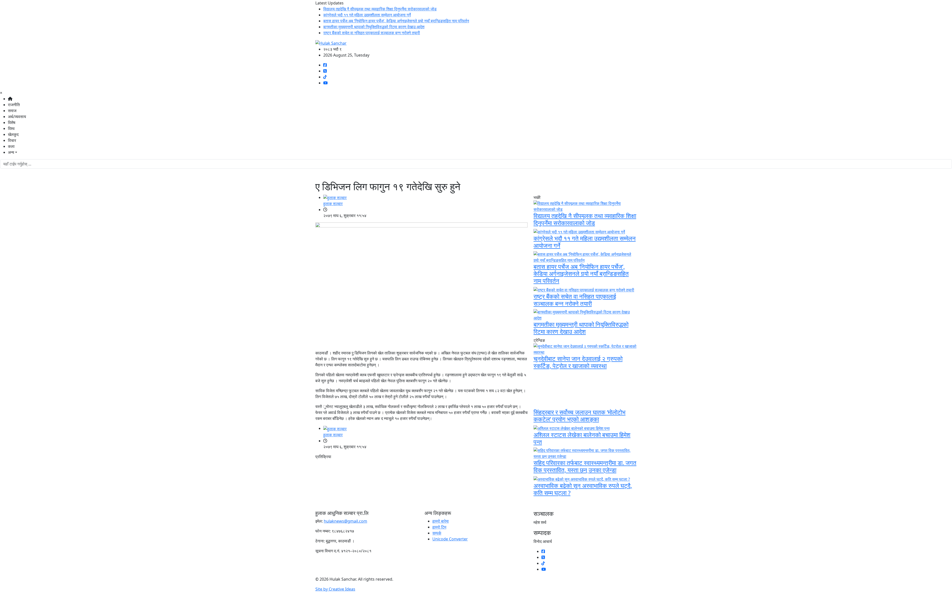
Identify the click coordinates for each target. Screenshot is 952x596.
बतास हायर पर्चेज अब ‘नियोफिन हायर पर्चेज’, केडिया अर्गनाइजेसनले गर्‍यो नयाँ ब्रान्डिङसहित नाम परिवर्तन (396, 21)
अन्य (11, 152)
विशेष (11, 122)
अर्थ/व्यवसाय (17, 116)
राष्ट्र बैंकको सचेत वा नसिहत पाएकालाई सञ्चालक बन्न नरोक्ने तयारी (371, 32)
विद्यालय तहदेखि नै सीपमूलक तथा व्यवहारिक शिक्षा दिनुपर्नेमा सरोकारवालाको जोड (380, 9)
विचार (12, 140)
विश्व (11, 128)
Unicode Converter (450, 539)
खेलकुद (13, 134)
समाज (12, 110)
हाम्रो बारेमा (440, 521)
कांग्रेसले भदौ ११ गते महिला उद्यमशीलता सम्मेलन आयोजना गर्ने (367, 15)
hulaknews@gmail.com (345, 521)
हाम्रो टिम (439, 527)
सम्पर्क (436, 533)
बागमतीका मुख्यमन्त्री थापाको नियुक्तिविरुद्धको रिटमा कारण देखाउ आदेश (373, 27)
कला (11, 146)
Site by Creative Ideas (335, 589)
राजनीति (14, 104)
